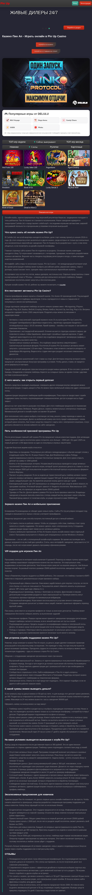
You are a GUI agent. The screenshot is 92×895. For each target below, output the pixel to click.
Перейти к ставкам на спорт (45, 51)
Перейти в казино (46, 44)
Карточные (76, 147)
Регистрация (85, 3)
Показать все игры (46, 212)
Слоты (34, 147)
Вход (75, 3)
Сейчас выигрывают (46, 142)
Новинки (14, 147)
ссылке (63, 285)
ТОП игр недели (17, 142)
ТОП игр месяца (74, 142)
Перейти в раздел (74, 28)
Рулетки (54, 147)
